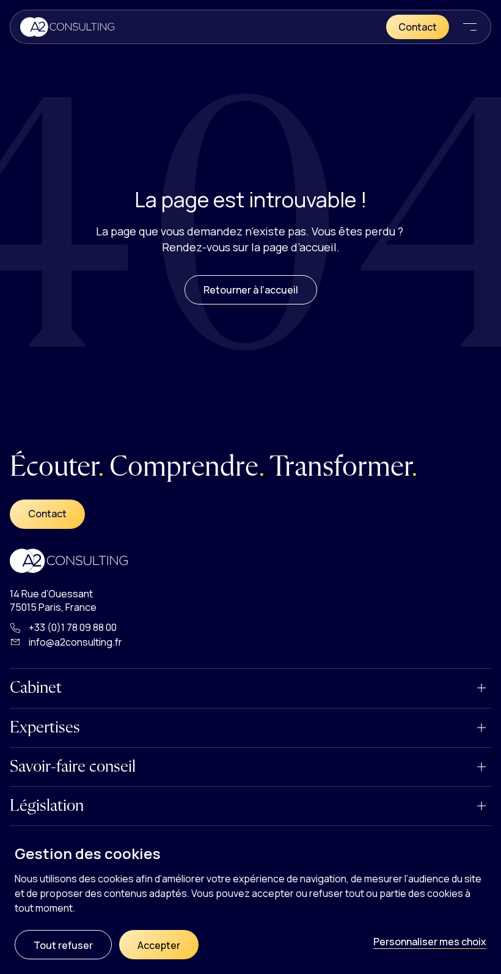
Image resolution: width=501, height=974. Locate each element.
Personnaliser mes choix (429, 941)
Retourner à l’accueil (250, 290)
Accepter (158, 945)
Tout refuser (63, 945)
